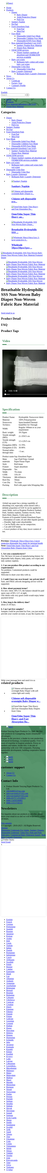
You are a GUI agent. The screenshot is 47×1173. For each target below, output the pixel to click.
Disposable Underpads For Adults (15, 830)
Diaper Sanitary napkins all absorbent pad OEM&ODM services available (28, 54)
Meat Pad (21, 31)
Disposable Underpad (10, 832)
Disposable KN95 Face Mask (29, 41)
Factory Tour (16, 83)
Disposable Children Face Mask (30, 38)
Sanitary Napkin (18, 22)
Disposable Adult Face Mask (28, 36)
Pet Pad (14, 24)
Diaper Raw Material (25, 48)
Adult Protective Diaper (26, 17)
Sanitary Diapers (37, 830)
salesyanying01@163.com (17, 793)
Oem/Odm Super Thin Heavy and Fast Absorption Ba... (23, 719)
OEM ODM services (20, 50)
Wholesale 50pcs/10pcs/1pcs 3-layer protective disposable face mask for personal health (22, 542)
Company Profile (18, 85)
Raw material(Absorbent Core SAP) (26, 43)
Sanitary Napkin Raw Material (29, 45)
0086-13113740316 (14, 803)
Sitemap (4, 828)
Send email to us (8, 313)
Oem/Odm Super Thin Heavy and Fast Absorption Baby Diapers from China (19, 546)
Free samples (6, 823)
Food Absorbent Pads (20, 26)
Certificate (15, 81)
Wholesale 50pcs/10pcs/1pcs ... (21, 246)
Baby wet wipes (18, 59)
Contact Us (11, 88)
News (8, 76)
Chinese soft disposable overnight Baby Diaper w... (25, 700)
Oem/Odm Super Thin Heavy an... (23, 215)
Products (9, 10)
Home (8, 8)
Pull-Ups (20, 19)
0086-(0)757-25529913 (16, 798)
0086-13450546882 (14, 800)
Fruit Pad (20, 29)
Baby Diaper (22, 15)
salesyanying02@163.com (17, 796)
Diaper (14, 12)
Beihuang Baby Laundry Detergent (31, 74)
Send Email (6, 842)
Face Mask (15, 33)
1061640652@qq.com (15, 791)
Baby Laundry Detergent (21, 71)
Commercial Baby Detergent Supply (25, 835)
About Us (10, 78)
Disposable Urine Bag (20, 67)
